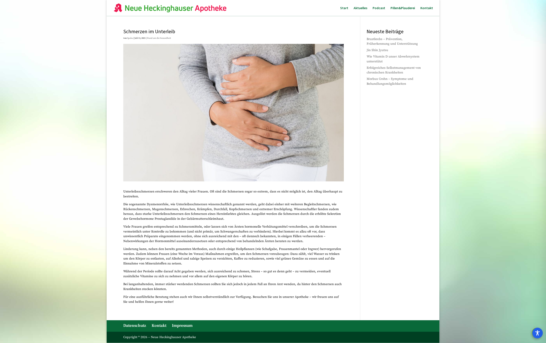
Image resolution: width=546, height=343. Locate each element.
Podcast (379, 8)
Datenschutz (134, 325)
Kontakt (426, 8)
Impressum (182, 325)
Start (344, 8)
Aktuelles (360, 8)
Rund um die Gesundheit (159, 38)
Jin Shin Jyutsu (377, 50)
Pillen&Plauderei (403, 8)
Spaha (130, 38)
